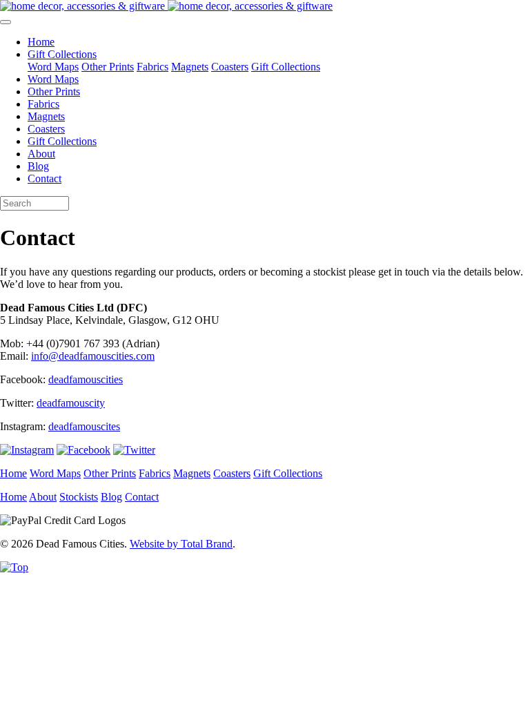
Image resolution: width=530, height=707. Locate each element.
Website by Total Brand (181, 544)
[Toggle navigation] (5, 22)
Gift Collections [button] (62, 54)
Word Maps (53, 66)
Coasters (229, 66)
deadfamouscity (71, 403)
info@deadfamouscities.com (93, 356)
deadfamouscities (85, 379)
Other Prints (107, 66)
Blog (38, 166)
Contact (44, 178)
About (41, 153)
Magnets (189, 66)
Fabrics (152, 66)
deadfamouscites (84, 426)
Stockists (78, 497)
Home (41, 42)
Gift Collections (285, 66)
